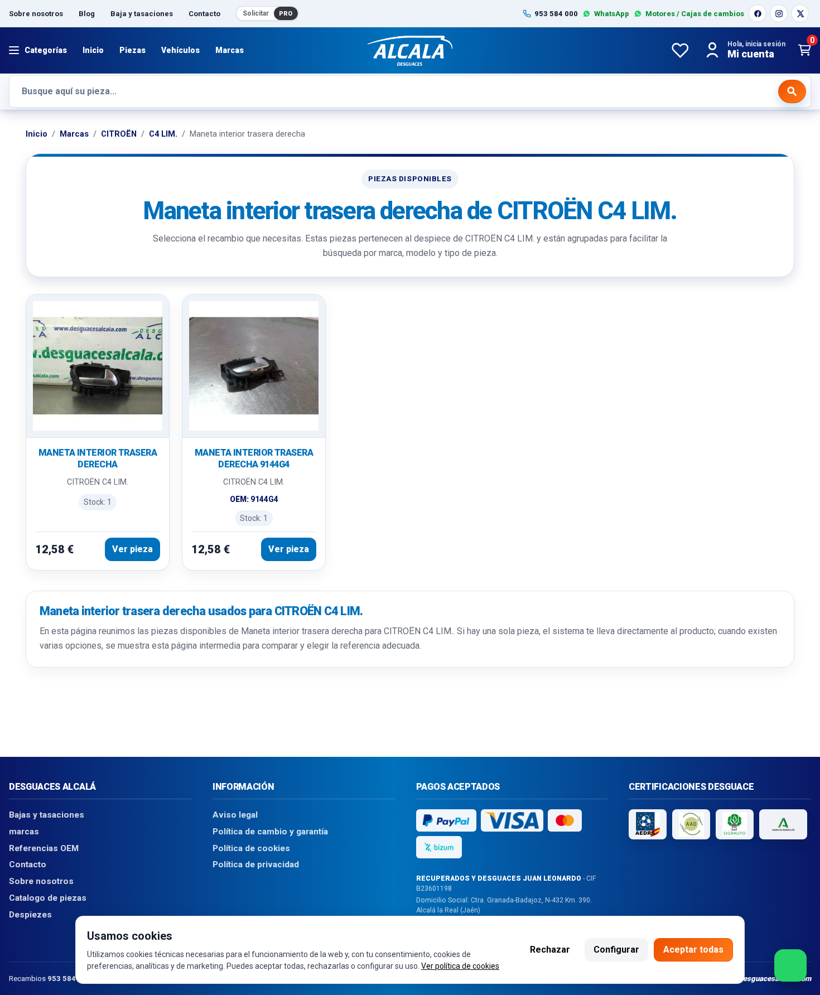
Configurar (616, 949)
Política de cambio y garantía (270, 832)
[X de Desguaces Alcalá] (800, 13)
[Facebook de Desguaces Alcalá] (757, 13)
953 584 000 (69, 978)
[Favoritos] (680, 50)
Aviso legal (235, 815)
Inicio (93, 50)
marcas (24, 832)
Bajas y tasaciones (46, 815)
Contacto (204, 13)
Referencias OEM (44, 848)
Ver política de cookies (460, 966)
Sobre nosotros (36, 13)
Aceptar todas (693, 949)
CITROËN (119, 134)
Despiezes (30, 914)
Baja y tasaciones (141, 13)
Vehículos (180, 50)
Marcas (229, 50)
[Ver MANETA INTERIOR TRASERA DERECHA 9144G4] (253, 366)
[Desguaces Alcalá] (410, 50)
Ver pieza (132, 549)
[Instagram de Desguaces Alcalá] (779, 13)
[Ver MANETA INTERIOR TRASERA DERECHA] (97, 366)
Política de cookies (251, 848)
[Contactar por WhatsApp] (790, 965)
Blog (87, 13)
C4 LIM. (163, 134)
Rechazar (550, 949)
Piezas (132, 50)
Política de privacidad (256, 864)
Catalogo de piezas (47, 898)
